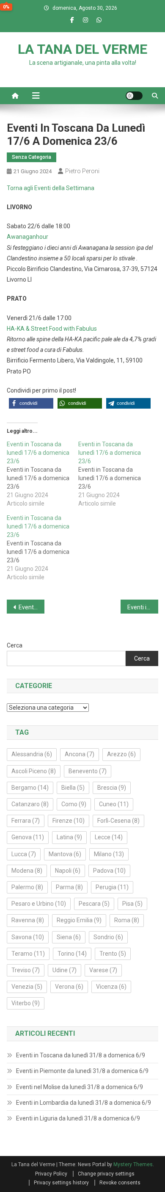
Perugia (112, 887)
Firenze (68, 820)
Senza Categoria (31, 157)
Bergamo (30, 787)
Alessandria (31, 754)
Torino (72, 953)
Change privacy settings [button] (106, 1174)
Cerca (14, 645)
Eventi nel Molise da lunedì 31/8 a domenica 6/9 (79, 1087)
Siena (69, 937)
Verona (69, 986)
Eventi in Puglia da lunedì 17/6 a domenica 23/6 (32, 607)
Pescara (94, 903)
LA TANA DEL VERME (82, 49)
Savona (27, 937)
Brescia (111, 787)
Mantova (65, 854)
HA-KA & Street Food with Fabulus (52, 328)
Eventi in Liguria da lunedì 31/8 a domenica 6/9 (78, 1118)
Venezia (26, 986)
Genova (27, 837)
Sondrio (108, 937)
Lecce (109, 837)
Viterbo (25, 1003)
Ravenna (27, 920)
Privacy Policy (51, 1174)
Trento (112, 953)
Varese (103, 970)
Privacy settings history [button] (61, 1183)
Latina (69, 837)
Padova (109, 870)
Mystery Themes (133, 1164)
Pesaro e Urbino (38, 903)
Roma (126, 920)
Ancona (79, 754)
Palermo (27, 887)
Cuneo (114, 804)
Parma (69, 887)
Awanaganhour (27, 236)
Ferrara (25, 820)
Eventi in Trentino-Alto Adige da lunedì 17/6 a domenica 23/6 (143, 607)
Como (73, 804)
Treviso (25, 970)
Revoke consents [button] (119, 1183)
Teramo (28, 953)
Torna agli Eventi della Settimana (50, 188)
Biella (73, 787)
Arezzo (121, 754)
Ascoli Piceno (33, 771)
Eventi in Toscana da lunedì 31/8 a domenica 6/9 (80, 1055)
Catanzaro (30, 804)
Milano (109, 854)
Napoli (67, 870)
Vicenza (111, 986)
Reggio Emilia (79, 920)
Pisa (132, 903)
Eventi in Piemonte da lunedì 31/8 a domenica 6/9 (82, 1071)
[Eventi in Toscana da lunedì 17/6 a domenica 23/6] (42, 474)
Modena (26, 870)
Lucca (23, 854)
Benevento (88, 771)
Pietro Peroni (82, 171)
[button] (31, 403)
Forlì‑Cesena (118, 820)
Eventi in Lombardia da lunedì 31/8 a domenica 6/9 (83, 1102)
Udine (64, 970)
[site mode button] (134, 95)
